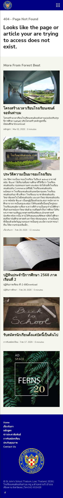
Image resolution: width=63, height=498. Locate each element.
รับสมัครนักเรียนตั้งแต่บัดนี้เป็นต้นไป (30, 335)
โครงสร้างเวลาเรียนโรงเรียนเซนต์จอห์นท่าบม (29, 110)
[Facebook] (5, 492)
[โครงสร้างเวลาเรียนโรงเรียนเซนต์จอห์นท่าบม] (31, 87)
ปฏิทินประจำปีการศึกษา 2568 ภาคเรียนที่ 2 (30, 277)
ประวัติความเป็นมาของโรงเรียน (27, 174)
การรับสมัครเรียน (10, 342)
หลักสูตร (7, 129)
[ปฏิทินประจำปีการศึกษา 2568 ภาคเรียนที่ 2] (31, 254)
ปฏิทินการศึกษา (10, 290)
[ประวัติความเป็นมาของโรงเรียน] (31, 153)
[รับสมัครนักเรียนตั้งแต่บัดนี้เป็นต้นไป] (31, 314)
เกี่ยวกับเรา (8, 230)
